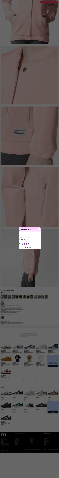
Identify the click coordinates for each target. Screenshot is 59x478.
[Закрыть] (39, 229)
